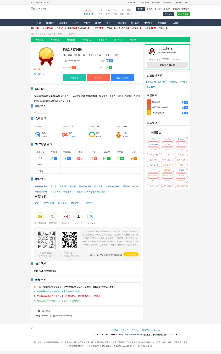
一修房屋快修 (41, 191)
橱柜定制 (153, 160)
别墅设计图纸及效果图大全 (153, 176)
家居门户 (184, 81)
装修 (167, 155)
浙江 (108, 14)
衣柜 (153, 139)
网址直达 (74, 77)
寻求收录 (131, 254)
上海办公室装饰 (167, 186)
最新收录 (63, 22)
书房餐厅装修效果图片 (167, 176)
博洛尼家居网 (85, 186)
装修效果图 (153, 144)
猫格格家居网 (41, 186)
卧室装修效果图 (167, 165)
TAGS (187, 2)
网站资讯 (87, 39)
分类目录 (50, 22)
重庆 (129, 10)
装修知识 (181, 144)
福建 (122, 14)
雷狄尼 (53, 186)
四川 (122, 10)
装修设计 (181, 139)
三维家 (135, 186)
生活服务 (41, 34)
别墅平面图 (181, 160)
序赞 (153, 170)
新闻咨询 (135, 22)
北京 (100, 10)
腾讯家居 (156, 101)
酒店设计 (167, 170)
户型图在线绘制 (167, 160)
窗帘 (37, 202)
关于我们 (114, 330)
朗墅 (153, 181)
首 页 (38, 22)
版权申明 (146, 330)
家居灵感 (181, 155)
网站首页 (39, 39)
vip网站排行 (168, 2)
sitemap (156, 330)
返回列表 (46, 310)
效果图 (167, 181)
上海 (108, 10)
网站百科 (71, 39)
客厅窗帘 (62, 202)
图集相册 (122, 22)
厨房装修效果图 (181, 186)
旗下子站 (102, 39)
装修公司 (173, 81)
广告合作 (175, 22)
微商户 (109, 22)
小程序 (87, 22)
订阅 (72, 34)
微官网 (98, 22)
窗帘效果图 (49, 202)
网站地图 (178, 2)
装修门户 (162, 81)
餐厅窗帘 (75, 202)
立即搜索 (168, 14)
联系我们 (134, 39)
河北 (129, 14)
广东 (100, 14)
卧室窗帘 (88, 202)
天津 (115, 10)
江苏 (115, 14)
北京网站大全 (122, 77)
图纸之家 (98, 186)
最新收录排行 (156, 2)
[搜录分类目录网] (53, 12)
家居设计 (61, 34)
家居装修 (51, 34)
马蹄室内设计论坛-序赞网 (62, 191)
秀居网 (126, 186)
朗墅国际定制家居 (68, 186)
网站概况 (55, 39)
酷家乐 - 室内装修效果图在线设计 (92, 191)
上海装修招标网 (113, 186)
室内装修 (167, 139)
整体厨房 (181, 181)
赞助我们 (162, 22)
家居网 (181, 170)
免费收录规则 (132, 2)
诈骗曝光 (148, 22)
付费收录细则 (144, 2)
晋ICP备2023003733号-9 (131, 334)
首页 (33, 34)
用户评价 (118, 39)
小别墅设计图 (153, 186)
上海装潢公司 (153, 165)
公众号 (76, 22)
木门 (181, 165)
